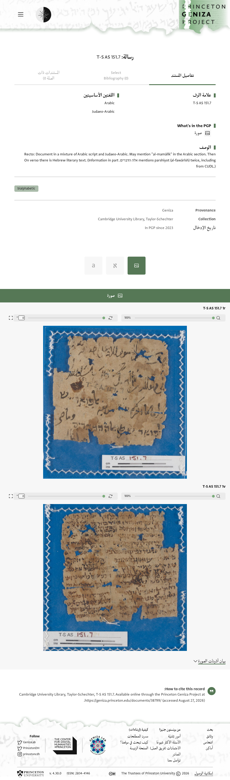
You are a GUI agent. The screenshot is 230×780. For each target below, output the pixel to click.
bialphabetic (26, 188)
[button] (204, 17)
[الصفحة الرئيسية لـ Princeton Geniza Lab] (94, 745)
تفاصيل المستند (182, 75)
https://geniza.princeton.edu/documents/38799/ (123, 700)
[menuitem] (209, 736)
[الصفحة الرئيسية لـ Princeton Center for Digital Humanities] (61, 745)
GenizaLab (29, 742)
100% (127, 317)
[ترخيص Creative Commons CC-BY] (112, 774)
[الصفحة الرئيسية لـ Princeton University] (30, 774)
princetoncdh (31, 754)
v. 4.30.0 (55, 773)
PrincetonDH (31, 748)
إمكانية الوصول (204, 773)
